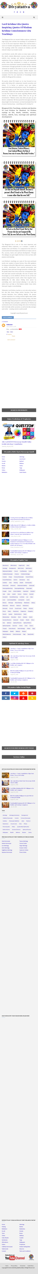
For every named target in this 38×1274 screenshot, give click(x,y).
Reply (8, 331)
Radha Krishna (17, 614)
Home (3, 457)
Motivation (5, 605)
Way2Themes (15, 1271)
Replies (10, 334)
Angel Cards (21, 565)
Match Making (18, 602)
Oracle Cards (18, 608)
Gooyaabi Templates (31, 1271)
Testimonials (5, 1249)
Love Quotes (21, 600)
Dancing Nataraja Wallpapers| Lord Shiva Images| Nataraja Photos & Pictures (21, 518)
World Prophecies (7, 634)
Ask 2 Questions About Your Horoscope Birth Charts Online (22, 657)
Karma (19, 594)
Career (30, 571)
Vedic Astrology (21, 628)
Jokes (8, 594)
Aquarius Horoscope (7, 852)
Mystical (19, 605)
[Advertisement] (19, 386)
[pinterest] (24, 12)
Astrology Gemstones (14, 815)
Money (33, 602)
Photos (25, 608)
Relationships (6, 617)
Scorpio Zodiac (23, 848)
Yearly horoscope (17, 634)
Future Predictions (7, 579)
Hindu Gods (5, 585)
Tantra (21, 465)
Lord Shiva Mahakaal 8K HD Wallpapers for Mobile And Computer (22, 664)
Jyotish (14, 594)
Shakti (27, 620)
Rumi (19, 617)
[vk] (6, 698)
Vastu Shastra (22, 472)
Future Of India (29, 577)
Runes (3, 468)
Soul (4, 622)
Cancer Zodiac (23, 843)
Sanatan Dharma (7, 620)
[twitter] (17, 12)
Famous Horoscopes (19, 577)
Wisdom (24, 631)
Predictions (15, 611)
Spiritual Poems (27, 622)
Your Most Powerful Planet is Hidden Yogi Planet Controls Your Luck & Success (21, 533)
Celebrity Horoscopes (7, 574)
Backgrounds (12, 568)
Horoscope (31, 585)
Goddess (5, 582)
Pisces (4, 611)
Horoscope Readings (19, 588)
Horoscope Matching (7, 588)
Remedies (13, 617)
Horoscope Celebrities (14, 821)
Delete (11, 331)
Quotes (10, 614)
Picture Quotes (6, 826)
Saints (30, 617)
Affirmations (14, 565)
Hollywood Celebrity (22, 585)
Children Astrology (25, 574)
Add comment (11, 340)
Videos (3, 470)
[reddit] (23, 693)
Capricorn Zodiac (23, 850)
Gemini (15, 579)
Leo (27, 597)
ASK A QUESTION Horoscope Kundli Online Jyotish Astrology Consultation (16, 443)
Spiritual (21, 461)
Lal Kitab (22, 597)
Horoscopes (29, 588)
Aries (28, 565)
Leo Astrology (5, 845)
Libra (31, 597)
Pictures (31, 608)
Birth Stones (29, 568)
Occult (3, 463)
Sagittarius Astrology (7, 850)
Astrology (21, 457)
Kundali (31, 594)
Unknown (9, 324)
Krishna (25, 594)
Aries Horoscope (6, 841)
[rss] (32, 698)
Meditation (4, 472)
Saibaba (25, 617)
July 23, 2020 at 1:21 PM (11, 326)
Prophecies (23, 611)
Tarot (3, 459)
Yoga (20, 468)
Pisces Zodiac (22, 852)
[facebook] (14, 12)
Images (4, 591)
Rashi (25, 614)
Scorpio (22, 620)
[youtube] (23, 698)
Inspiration (25, 591)
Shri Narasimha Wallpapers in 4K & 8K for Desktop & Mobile (21, 671)
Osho (20, 823)
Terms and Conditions (24, 1251)
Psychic (4, 614)
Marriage (11, 602)
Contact (4, 1251)
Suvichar (15, 625)
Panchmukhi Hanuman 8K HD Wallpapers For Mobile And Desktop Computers (22, 551)
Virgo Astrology (23, 845)
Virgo (33, 628)
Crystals (5, 577)
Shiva (32, 620)
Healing (16, 582)
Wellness (21, 463)
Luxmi (27, 600)
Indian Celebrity (17, 591)
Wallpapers (22, 470)
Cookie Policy (30, 1265)
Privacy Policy (14, 1265)
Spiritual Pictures (17, 622)
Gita (28, 579)
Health (21, 582)
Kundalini (5, 597)
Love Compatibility (11, 600)
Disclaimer (22, 1265)
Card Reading (23, 571)
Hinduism (13, 585)
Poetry (9, 611)
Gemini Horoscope (6, 843)
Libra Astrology (5, 848)
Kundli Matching (14, 597)
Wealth (12, 631)
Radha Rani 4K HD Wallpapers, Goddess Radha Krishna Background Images (22, 526)
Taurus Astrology (23, 841)
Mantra (3, 465)
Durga (10, 577)
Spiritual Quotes (6, 625)
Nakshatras (25, 605)
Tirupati (5, 628)
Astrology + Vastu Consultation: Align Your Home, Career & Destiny (22, 649)
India (10, 591)
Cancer (16, 571)
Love (4, 600)
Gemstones (22, 579)
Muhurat (12, 605)
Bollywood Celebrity (7, 571)
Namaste (5, 608)
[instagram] (20, 12)
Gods (10, 582)
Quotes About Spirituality (23, 826)
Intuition (33, 591)
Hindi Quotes (28, 582)
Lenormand (22, 459)
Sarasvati (15, 620)
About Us (21, 1249)
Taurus (31, 625)
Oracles (4, 461)
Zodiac (4, 637)
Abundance (5, 565)
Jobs (4, 594)
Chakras (17, 574)
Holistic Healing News (24, 1246)
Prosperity (30, 611)
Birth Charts (21, 568)
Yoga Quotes (30, 634)
